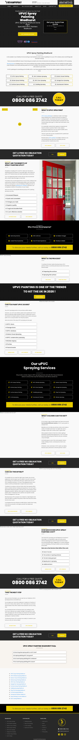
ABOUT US (38, 6)
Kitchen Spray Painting (38, 353)
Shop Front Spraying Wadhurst (18, 690)
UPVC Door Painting (62, 146)
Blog (44, 6)
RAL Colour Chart (27, 6)
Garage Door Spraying (11, 353)
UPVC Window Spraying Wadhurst (18, 675)
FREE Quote (52, 155)
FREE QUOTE (44, 721)
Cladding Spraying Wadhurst (17, 688)
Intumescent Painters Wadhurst (18, 694)
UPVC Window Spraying (48, 146)
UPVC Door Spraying (12, 511)
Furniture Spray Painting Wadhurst (19, 686)
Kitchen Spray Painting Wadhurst (18, 680)
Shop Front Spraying (29, 723)
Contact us (52, 6)
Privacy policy (45, 731)
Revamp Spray (12, 625)
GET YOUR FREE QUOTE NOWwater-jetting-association (27, 35)
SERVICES (15, 6)
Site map (44, 729)
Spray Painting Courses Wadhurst (18, 696)
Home (9, 6)
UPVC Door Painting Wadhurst (18, 682)
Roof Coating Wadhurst (16, 698)
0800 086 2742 (29, 100)
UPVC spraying (29, 625)
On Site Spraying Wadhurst (17, 692)
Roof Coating (9, 735)
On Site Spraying (28, 725)
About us (44, 725)
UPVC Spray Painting (11, 721)
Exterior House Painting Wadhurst (19, 677)
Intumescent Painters (29, 727)
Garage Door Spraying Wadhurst (18, 684)
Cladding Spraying (28, 721)
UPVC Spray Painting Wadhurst (18, 673)
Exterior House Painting (12, 217)
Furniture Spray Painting (62, 280)
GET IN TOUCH (39, 297)
